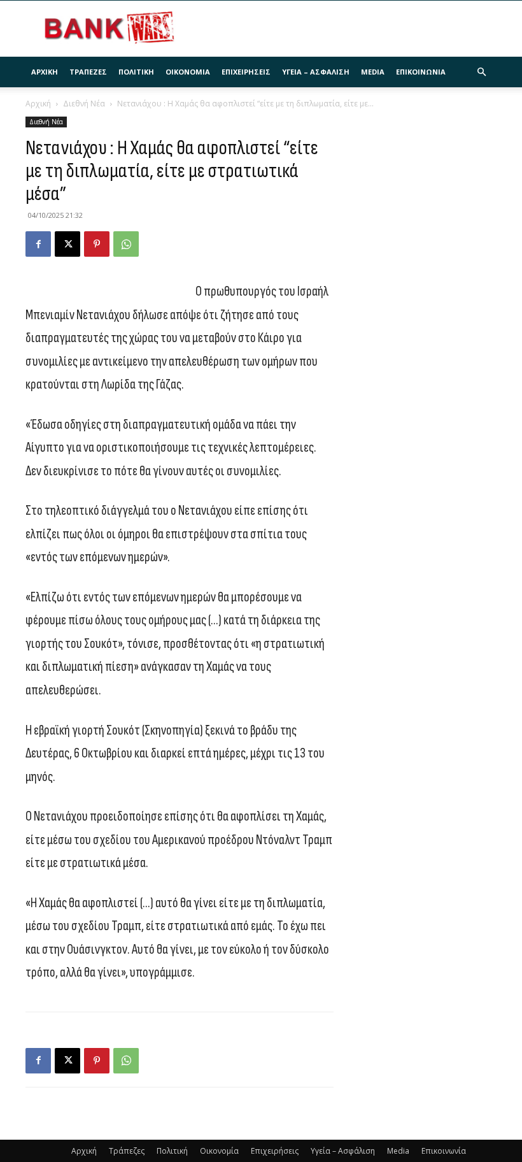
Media (372, 71)
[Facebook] (38, 244)
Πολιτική (136, 71)
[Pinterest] (96, 244)
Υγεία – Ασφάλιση (315, 71)
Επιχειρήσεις (246, 71)
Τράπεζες (88, 71)
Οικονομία (188, 71)
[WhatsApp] (126, 244)
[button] (481, 72)
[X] (67, 244)
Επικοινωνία (421, 71)
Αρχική (44, 71)
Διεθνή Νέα (84, 103)
